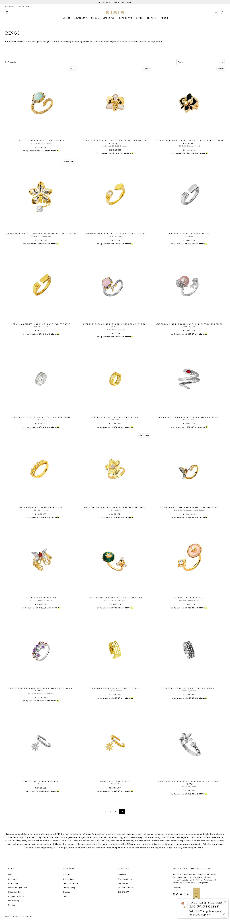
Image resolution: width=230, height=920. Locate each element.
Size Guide (13, 879)
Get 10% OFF (123, 892)
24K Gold (95, 841)
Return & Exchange (16, 896)
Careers (66, 892)
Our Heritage (68, 879)
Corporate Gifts (125, 883)
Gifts (139, 18)
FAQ (10, 875)
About (164, 18)
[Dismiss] (225, 902)
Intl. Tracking (13, 901)
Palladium (128, 841)
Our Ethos (67, 875)
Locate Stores (23, 6)
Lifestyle (109, 18)
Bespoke (152, 18)
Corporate (125, 18)
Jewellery (80, 18)
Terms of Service (70, 883)
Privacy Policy (69, 888)
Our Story (177, 888)
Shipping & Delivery (16, 892)
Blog (65, 896)
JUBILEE (66, 18)
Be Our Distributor (126, 888)
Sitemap (11, 905)
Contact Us (10, 6)
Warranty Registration (17, 888)
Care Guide (13, 883)
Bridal (95, 18)
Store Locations (125, 879)
